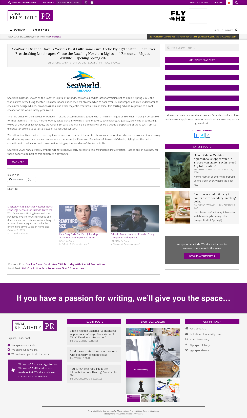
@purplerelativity (200, 345)
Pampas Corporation (134, 413)
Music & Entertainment (86, 340)
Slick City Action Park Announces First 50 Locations (52, 268)
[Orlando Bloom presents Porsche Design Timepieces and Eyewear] (135, 219)
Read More (18, 162)
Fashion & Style (82, 358)
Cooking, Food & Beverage (88, 378)
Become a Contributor (202, 256)
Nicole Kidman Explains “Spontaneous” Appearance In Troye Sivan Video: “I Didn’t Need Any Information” (215, 161)
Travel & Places (111, 62)
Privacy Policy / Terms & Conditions (144, 411)
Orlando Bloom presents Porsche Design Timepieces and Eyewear (133, 236)
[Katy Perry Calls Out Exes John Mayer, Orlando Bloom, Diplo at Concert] (83, 219)
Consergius (55, 36)
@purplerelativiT (199, 350)
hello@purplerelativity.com (205, 334)
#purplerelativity (199, 339)
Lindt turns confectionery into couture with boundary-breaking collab (215, 198)
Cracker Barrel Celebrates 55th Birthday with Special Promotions (65, 264)
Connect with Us (202, 130)
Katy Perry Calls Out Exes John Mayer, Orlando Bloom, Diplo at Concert (79, 236)
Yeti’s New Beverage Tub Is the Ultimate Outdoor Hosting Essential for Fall (94, 372)
